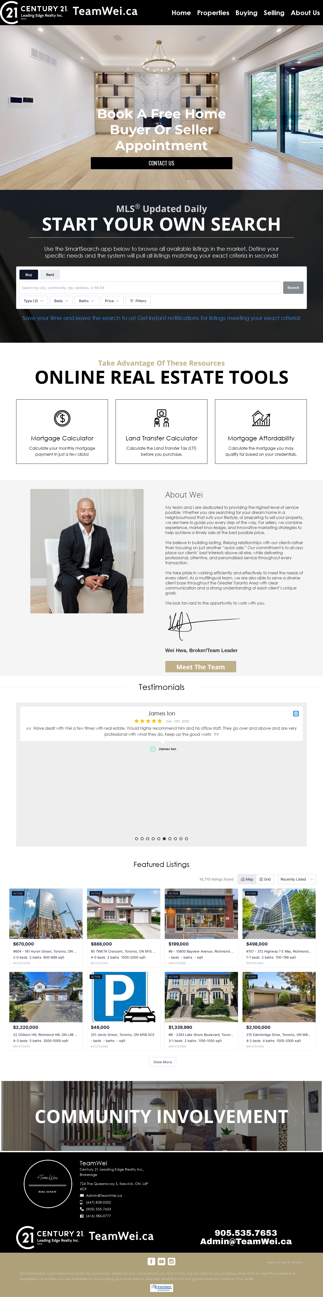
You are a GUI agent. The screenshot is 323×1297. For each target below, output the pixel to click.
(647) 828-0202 (98, 1202)
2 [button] (142, 838)
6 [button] (164, 838)
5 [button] (158, 838)
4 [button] (153, 838)
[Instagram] (171, 1261)
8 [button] (175, 838)
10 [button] (186, 838)
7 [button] (169, 838)
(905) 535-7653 (98, 1209)
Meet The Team (200, 666)
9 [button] (180, 838)
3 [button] (147, 838)
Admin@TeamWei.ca (104, 1195)
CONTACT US (161, 163)
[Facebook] (151, 1261)
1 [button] (136, 838)
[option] (161, 771)
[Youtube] (161, 1261)
